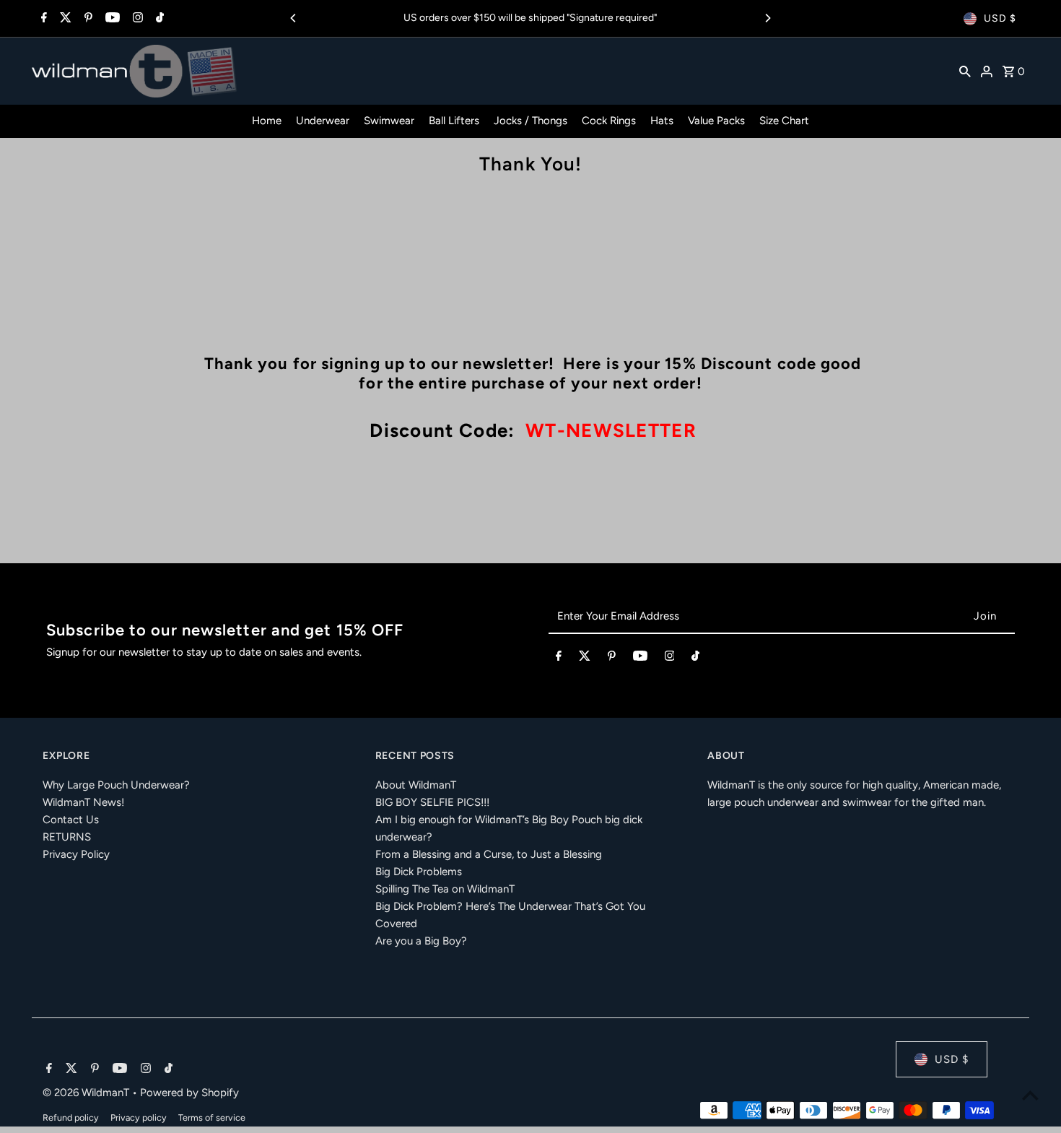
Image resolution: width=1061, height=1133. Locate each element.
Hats (661, 120)
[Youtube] (111, 18)
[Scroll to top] (1030, 1095)
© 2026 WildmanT (87, 1092)
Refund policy (71, 1117)
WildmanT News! (83, 802)
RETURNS (67, 836)
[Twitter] (63, 18)
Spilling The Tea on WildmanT (445, 888)
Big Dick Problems (418, 871)
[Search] (965, 70)
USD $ (1000, 18)
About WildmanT (415, 784)
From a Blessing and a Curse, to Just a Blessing (488, 854)
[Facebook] (42, 18)
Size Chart (784, 120)
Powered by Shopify (189, 1092)
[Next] (767, 18)
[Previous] (294, 18)
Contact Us (71, 819)
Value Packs (716, 120)
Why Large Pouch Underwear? (116, 784)
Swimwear (389, 120)
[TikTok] (158, 18)
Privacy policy (138, 1117)
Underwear (322, 120)
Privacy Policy (76, 854)
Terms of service (211, 1117)
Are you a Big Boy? (421, 940)
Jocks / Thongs (530, 120)
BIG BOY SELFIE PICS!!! (432, 802)
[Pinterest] (86, 18)
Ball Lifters (454, 120)
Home (266, 120)
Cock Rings (609, 120)
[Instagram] (136, 18)
